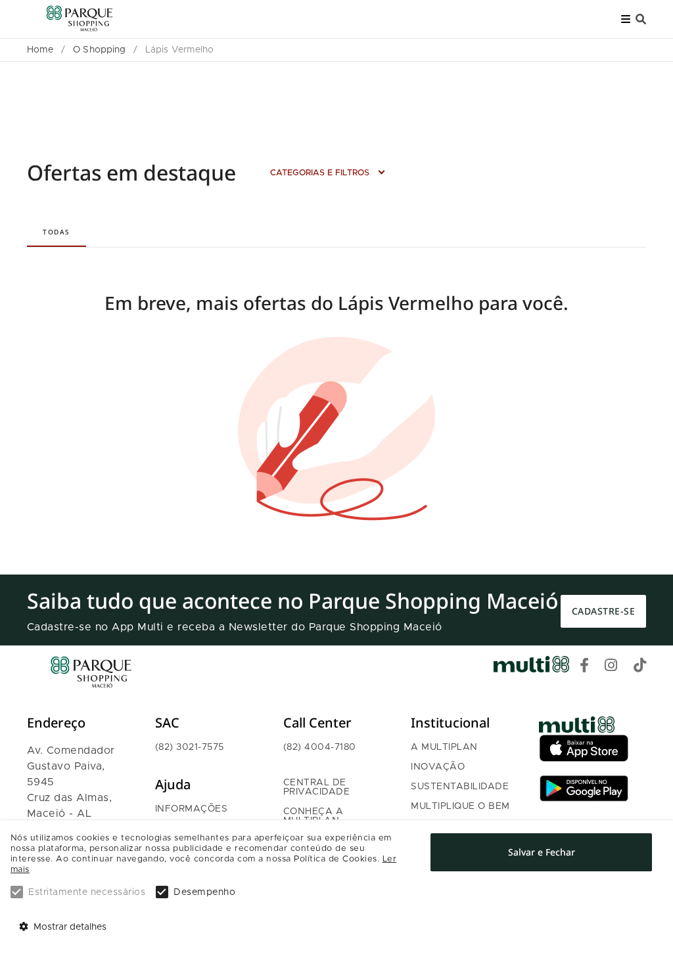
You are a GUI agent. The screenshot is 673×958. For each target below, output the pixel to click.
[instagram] (611, 667)
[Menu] (625, 19)
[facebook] (585, 667)
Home (40, 49)
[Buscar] (641, 19)
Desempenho (204, 892)
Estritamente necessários (86, 892)
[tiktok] (640, 667)
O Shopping (99, 49)
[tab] (56, 231)
